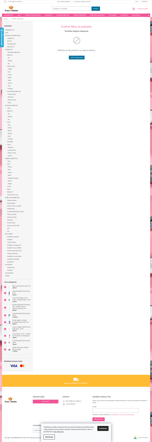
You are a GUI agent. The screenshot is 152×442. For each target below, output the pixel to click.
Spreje (10, 83)
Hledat (95, 8)
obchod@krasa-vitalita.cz (74, 401)
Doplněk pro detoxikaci (14, 256)
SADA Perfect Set (12, 195)
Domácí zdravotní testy (14, 251)
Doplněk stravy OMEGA (14, 248)
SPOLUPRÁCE (9, 273)
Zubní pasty (11, 267)
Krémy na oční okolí (13, 226)
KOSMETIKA (9, 50)
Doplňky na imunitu (13, 237)
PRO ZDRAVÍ (9, 234)
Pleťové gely (11, 203)
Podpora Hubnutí (12, 253)
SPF (8, 228)
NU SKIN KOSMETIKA (11, 105)
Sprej (9, 103)
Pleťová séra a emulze (14, 206)
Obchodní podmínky (63, 2)
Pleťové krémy (12, 200)
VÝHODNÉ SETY (9, 30)
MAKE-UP (10, 192)
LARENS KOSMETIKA (11, 159)
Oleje (9, 80)
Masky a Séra (12, 100)
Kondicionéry (12, 94)
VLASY (9, 145)
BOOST (9, 41)
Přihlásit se (98, 419)
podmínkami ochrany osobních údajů (122, 415)
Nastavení (49, 437)
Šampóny (11, 147)
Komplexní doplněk (13, 259)
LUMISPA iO (10, 38)
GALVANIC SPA (11, 44)
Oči (9, 58)
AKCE (6, 33)
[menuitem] (8, 15)
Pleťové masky (12, 217)
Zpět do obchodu (77, 57)
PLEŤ (8, 122)
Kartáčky (10, 270)
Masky (10, 78)
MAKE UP (10, 55)
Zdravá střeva (11, 242)
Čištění (10, 69)
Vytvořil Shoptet (143, 438)
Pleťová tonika (11, 214)
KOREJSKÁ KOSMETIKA (12, 198)
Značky (7, 276)
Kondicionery (11, 223)
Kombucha (10, 262)
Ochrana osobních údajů (82, 2)
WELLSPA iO (10, 47)
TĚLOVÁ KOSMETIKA (13, 52)
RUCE (8, 189)
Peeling (10, 89)
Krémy (10, 75)
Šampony (11, 97)
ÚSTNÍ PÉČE (8, 265)
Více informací (59, 432)
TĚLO (9, 108)
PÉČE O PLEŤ (11, 66)
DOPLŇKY (10, 142)
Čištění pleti (11, 209)
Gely (9, 86)
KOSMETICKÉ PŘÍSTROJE (13, 36)
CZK (136, 2)
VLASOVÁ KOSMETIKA (14, 91)
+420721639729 (70, 404)
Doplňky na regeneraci (14, 245)
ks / (45, 401)
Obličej (10, 61)
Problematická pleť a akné (15, 212)
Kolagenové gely (13, 178)
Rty (9, 64)
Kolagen (9, 240)
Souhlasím (103, 428)
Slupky (10, 184)
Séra (9, 72)
